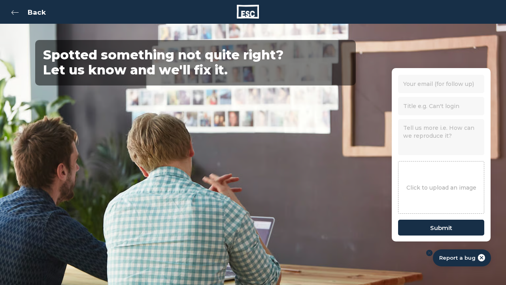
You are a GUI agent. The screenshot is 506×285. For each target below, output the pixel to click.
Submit (441, 228)
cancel (481, 257)
